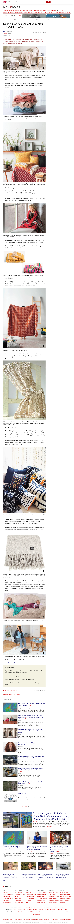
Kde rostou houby (38, 907)
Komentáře (39, 10)
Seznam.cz (69, 2)
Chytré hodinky (64, 911)
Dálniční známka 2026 (65, 894)
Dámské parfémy (38, 911)
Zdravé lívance (40, 896)
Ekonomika (53, 10)
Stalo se (12, 10)
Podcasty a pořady (32, 12)
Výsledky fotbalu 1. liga (31, 894)
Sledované (67, 12)
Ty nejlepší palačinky (42, 892)
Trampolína (29, 909)
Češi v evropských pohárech (56, 907)
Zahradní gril (59, 909)
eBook (35, 32)
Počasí (50, 12)
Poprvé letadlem (52, 894)
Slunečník (35, 909)
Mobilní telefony (19, 911)
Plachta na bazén (22, 909)
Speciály (46, 12)
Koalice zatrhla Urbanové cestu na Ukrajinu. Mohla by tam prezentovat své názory (37, 848)
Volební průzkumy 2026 (8, 894)
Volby (20, 10)
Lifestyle (58, 10)
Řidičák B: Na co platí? (65, 898)
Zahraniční (25, 10)
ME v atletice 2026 (30, 898)
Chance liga (28, 892)
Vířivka (65, 909)
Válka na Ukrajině (33, 10)
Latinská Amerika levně (54, 900)
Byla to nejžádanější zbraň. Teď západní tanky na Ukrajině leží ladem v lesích (31, 757)
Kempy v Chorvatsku (53, 892)
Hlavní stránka (6, 10)
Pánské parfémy (36, 914)
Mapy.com (20, 907)
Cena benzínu (46, 907)
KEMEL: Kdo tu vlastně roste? (27, 794)
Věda (16, 12)
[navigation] (2, 2)
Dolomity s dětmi (53, 902)
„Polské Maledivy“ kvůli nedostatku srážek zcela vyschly (31, 783)
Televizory (58, 911)
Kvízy (42, 12)
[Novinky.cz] (11, 7)
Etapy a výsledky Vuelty (20, 894)
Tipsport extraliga (30, 896)
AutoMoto (12, 12)
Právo (4, 31)
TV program (56, 12)
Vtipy (19, 795)
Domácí (17, 10)
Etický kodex (39, 919)
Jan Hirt (16, 896)
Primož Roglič (18, 900)
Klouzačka (41, 909)
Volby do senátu (6, 900)
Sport (39, 12)
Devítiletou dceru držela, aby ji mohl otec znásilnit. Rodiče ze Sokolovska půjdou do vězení (30, 717)
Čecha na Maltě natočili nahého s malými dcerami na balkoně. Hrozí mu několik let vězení (30, 731)
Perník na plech (41, 902)
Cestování (20, 12)
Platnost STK (63, 902)
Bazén (15, 909)
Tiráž (24, 919)
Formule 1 (28, 900)
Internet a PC (6, 12)
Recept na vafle (41, 900)
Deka (14, 694)
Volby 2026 (5, 892)
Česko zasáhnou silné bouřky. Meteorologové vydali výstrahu (31, 704)
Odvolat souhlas (54, 919)
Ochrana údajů (46, 919)
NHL (27, 902)
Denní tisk (61, 12)
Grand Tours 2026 (19, 902)
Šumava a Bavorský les (54, 896)
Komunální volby (7, 902)
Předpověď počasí (28, 907)
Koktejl (62, 10)
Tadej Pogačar (18, 898)
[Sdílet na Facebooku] (42, 690)
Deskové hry (52, 911)
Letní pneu (45, 911)
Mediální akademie (30, 919)
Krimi (44, 10)
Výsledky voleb (6, 896)
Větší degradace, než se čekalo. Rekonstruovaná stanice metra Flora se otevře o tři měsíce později (59, 848)
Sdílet (41, 32)
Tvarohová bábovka (42, 898)
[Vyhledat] (48, 2)
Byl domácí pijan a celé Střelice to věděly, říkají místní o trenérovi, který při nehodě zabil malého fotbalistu (51, 816)
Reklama (15, 919)
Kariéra (20, 919)
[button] (24, 58)
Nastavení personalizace (65, 919)
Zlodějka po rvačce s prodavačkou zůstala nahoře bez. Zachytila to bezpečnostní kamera (31, 769)
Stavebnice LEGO (28, 911)
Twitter (10, 919)
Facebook (5, 919)
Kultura (48, 10)
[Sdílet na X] (45, 690)
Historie (25, 12)
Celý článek (49, 826)
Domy (18, 694)
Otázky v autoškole (64, 900)
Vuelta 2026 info (18, 892)
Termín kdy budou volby (8, 898)
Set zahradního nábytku (50, 909)
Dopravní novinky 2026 (65, 896)
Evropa (19, 734)
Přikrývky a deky (12, 662)
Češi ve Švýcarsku (53, 898)
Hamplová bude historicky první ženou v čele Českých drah (31, 744)
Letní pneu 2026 (64, 892)
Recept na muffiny (41, 894)
